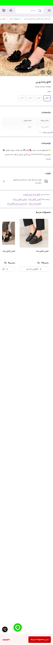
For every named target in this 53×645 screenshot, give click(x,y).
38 (39, 98)
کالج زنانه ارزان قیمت (31, 194)
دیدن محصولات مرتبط (40, 639)
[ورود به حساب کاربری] (11, 10)
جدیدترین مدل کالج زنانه (17, 203)
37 (47, 98)
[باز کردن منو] (48, 10)
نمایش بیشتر (47, 132)
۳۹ (30, 98)
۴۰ (22, 98)
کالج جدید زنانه (35, 203)
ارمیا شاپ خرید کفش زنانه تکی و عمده (37, 19)
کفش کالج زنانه (35, 199)
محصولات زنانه (14, 19)
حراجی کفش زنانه (20, 199)
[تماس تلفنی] (5, 629)
